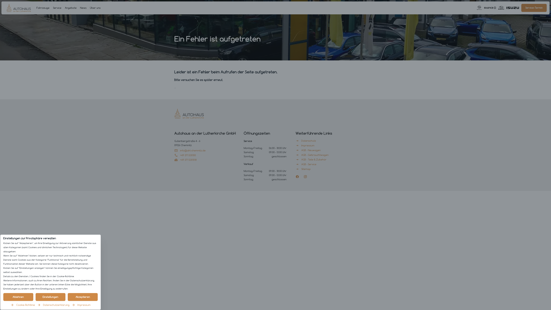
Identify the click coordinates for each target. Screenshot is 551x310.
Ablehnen (18, 297)
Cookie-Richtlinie (25, 305)
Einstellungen (50, 297)
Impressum (84, 305)
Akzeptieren (83, 297)
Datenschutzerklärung (56, 305)
